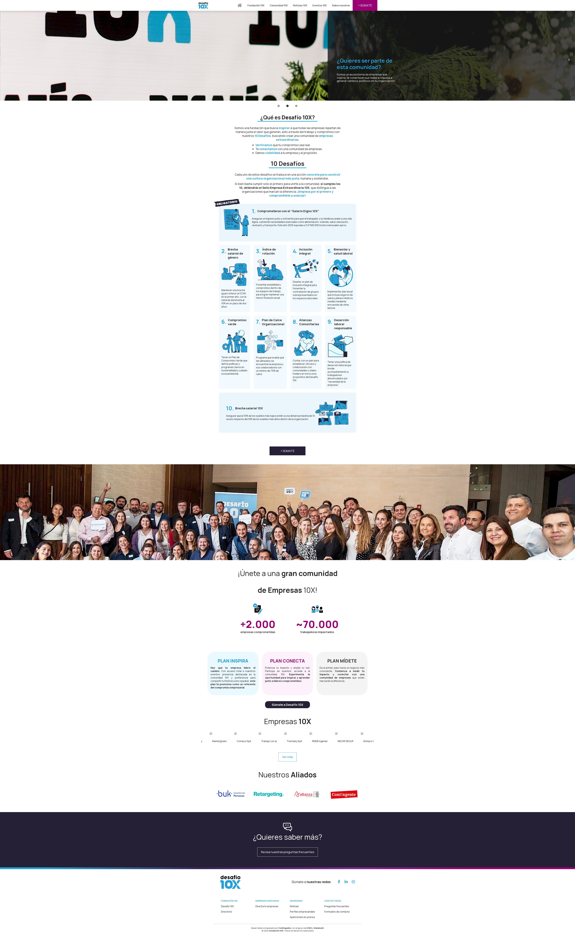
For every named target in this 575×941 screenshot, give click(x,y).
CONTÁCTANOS (332, 900)
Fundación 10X (256, 5)
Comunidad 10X (279, 5)
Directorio (226, 911)
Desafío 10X (227, 906)
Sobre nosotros (341, 5)
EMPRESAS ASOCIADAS (267, 900)
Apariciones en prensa (302, 917)
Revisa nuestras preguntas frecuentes (287, 852)
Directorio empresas (266, 906)
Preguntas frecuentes (336, 906)
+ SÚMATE (365, 5)
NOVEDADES (296, 900)
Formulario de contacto (337, 911)
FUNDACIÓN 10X (229, 900)
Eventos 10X (320, 5)
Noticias (294, 906)
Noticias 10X (300, 5)
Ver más (287, 757)
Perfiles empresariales (302, 911)
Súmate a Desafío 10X (287, 705)
